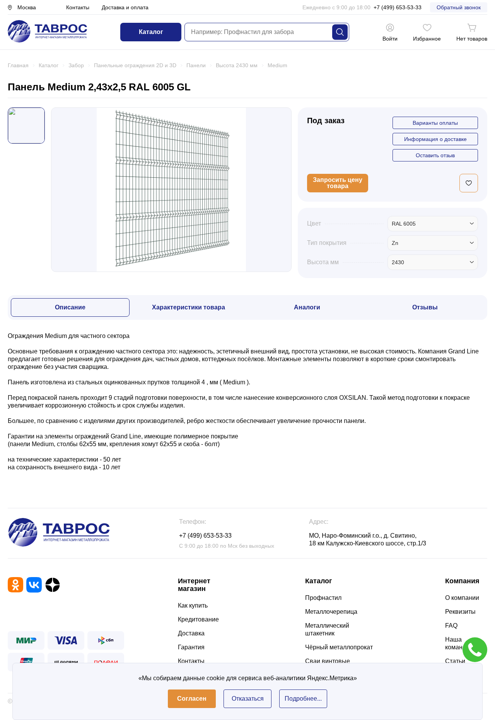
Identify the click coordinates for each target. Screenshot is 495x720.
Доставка (191, 633)
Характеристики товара (188, 307)
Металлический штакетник (327, 629)
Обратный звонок (459, 7)
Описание (70, 307)
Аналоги (307, 307)
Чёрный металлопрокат (339, 647)
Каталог (151, 32)
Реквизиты (460, 611)
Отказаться (248, 698)
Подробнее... (303, 698)
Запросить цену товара (337, 183)
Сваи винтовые (327, 661)
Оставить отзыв (435, 155)
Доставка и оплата (125, 7)
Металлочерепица (331, 611)
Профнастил (323, 597)
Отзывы (425, 307)
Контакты (77, 7)
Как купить (193, 605)
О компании (462, 597)
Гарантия (191, 647)
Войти (390, 39)
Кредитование (198, 619)
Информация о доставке (435, 139)
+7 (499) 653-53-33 (398, 7)
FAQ (451, 625)
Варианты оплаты (435, 123)
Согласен (192, 698)
